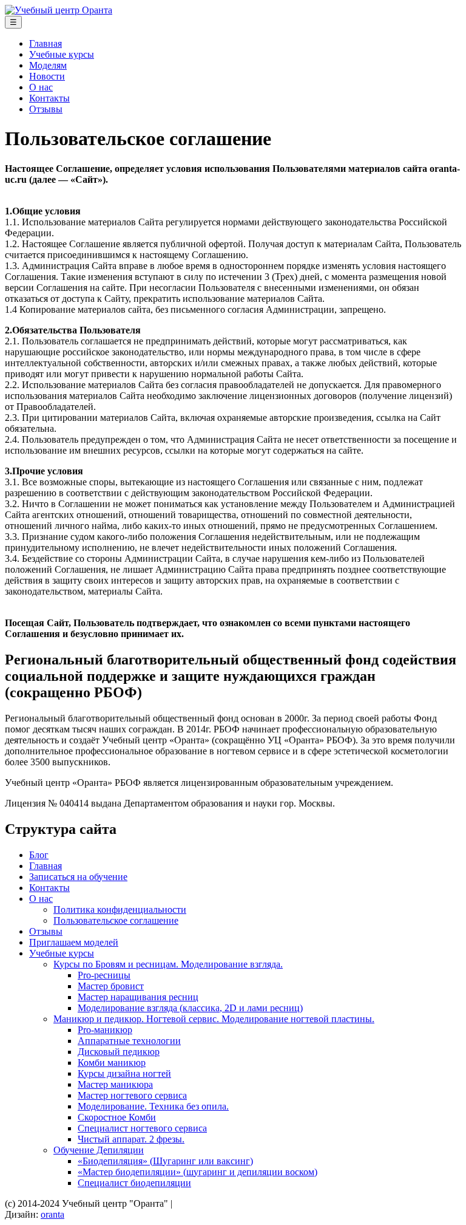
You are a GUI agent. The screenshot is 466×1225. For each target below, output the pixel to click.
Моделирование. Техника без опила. (153, 1106)
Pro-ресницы (104, 975)
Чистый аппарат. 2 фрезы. (131, 1139)
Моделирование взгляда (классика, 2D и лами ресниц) (190, 1008)
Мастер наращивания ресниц (138, 997)
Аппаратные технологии (129, 1041)
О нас (41, 87)
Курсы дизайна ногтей (124, 1073)
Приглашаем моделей (73, 942)
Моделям (48, 65)
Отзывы (45, 109)
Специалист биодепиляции (134, 1183)
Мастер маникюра (115, 1084)
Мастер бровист (111, 986)
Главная (45, 43)
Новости (47, 76)
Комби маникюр (112, 1062)
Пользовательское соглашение (115, 920)
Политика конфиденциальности (119, 909)
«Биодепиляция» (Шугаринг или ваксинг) (165, 1161)
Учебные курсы (61, 54)
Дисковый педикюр (119, 1051)
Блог (39, 855)
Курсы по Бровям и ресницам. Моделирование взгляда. (168, 964)
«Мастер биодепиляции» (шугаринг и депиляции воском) (197, 1172)
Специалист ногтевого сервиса (142, 1128)
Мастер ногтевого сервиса (132, 1095)
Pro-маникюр (105, 1030)
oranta (52, 1214)
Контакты (49, 98)
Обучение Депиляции (98, 1150)
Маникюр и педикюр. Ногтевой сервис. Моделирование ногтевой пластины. (213, 1019)
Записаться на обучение (78, 877)
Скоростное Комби (117, 1117)
